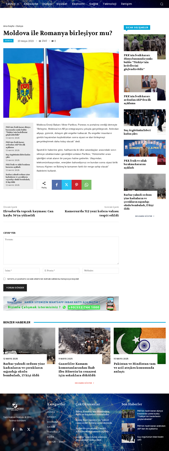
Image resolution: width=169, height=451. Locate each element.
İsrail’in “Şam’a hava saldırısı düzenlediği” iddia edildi (91, 438)
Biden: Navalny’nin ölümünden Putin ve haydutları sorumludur (92, 413)
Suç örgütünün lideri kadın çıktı (137, 132)
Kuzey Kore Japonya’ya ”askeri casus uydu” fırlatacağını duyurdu (94, 421)
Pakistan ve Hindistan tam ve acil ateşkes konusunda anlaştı (135, 368)
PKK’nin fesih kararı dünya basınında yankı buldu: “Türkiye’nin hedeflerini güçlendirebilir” (18, 131)
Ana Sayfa (8, 26)
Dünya (19, 26)
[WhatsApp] (86, 185)
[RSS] (21, 430)
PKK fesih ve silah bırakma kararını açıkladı (18, 165)
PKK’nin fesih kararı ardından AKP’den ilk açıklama (15, 145)
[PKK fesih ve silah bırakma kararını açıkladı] (145, 152)
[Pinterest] (77, 185)
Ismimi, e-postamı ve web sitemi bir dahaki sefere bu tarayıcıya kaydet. (43, 278)
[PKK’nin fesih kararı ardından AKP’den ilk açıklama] (145, 87)
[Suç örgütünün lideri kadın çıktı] (145, 121)
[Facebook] (57, 185)
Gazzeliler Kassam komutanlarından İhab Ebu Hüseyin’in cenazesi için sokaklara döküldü (77, 369)
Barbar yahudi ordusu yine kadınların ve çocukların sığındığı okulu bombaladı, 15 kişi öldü (18, 178)
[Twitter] (67, 185)
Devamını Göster (143, 216)
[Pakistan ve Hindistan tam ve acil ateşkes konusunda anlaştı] (140, 346)
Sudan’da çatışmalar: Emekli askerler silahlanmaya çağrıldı (92, 430)
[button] (162, 4)
